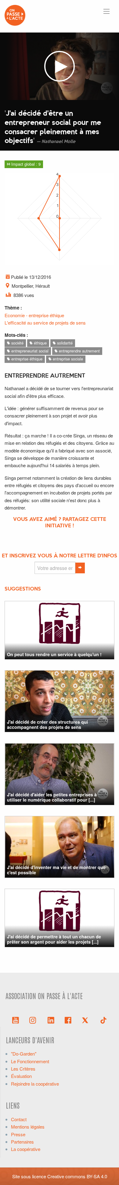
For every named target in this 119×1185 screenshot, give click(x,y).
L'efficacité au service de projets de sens (45, 322)
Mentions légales (28, 1126)
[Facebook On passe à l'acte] (68, 1019)
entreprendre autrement (79, 351)
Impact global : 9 (25, 164)
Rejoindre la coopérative (35, 1083)
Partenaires (22, 1141)
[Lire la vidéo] (59, 66)
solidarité (64, 343)
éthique (40, 343)
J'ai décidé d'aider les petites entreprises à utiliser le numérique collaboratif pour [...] (52, 797)
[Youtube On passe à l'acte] (15, 1019)
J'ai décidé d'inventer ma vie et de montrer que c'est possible (56, 869)
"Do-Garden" (23, 1053)
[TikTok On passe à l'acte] (103, 1019)
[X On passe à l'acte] (86, 1019)
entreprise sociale (67, 359)
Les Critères (23, 1068)
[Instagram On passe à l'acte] (34, 1019)
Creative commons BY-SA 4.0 (77, 1176)
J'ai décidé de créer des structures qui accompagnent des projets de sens (47, 724)
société (16, 343)
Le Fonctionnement (30, 1061)
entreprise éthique (26, 359)
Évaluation (21, 1076)
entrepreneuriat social (29, 351)
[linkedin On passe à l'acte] (51, 1019)
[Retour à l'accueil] (15, 14)
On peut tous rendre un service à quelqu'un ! (54, 654)
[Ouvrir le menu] (106, 11)
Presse (18, 1134)
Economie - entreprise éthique (34, 315)
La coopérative (25, 1149)
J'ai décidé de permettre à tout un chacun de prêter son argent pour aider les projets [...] (54, 939)
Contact (19, 1119)
